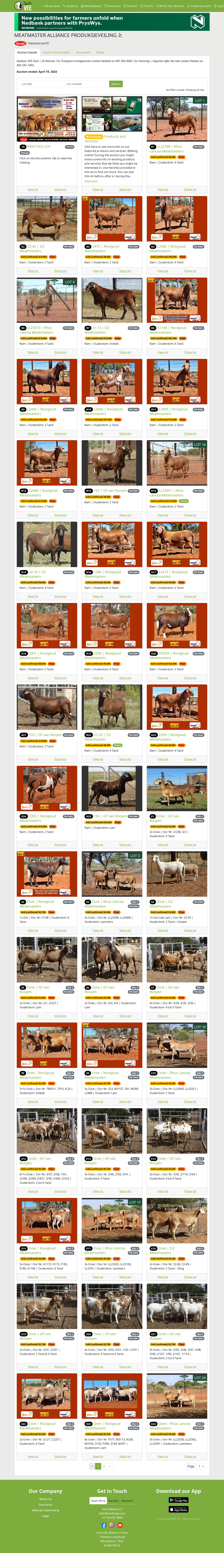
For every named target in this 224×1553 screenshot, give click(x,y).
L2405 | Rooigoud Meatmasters (169, 411)
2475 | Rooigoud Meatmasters (102, 248)
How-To (148, 6)
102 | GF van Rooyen (110, 490)
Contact (131, 6)
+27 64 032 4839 (112, 1518)
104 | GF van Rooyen (110, 816)
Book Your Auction (171, 6)
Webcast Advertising (45, 1510)
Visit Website (111, 1509)
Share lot (60, 189)
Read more (91, 181)
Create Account (200, 6)
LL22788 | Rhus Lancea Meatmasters (166, 148)
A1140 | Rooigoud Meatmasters (168, 330)
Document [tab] (83, 52)
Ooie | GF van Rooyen (164, 818)
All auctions (52, 6)
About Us (45, 1499)
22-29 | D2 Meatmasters (98, 737)
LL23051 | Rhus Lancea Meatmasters (167, 492)
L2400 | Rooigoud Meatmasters (168, 248)
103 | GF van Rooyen (45, 734)
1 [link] (98, 1466)
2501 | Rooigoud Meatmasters (38, 655)
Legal (45, 1516)
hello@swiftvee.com (112, 1513)
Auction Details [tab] (27, 52)
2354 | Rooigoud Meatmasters (168, 737)
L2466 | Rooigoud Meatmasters (39, 492)
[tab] (98, 1500)
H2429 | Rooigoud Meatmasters (169, 655)
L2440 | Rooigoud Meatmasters (38, 411)
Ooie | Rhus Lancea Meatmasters (104, 903)
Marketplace (92, 6)
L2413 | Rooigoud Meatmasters (169, 574)
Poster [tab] (100, 52)
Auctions (72, 6)
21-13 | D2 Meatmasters (97, 330)
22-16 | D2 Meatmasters (33, 574)
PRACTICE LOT (39, 146)
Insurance (114, 6)
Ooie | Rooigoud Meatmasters (37, 903)
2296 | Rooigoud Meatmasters (103, 655)
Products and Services (105, 138)
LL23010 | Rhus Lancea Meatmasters (36, 330)
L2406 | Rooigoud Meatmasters (103, 411)
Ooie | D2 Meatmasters (161, 903)
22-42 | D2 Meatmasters (32, 248)
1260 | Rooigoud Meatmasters (103, 574)
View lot (33, 189)
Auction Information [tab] (56, 52)
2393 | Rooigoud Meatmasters (38, 818)
